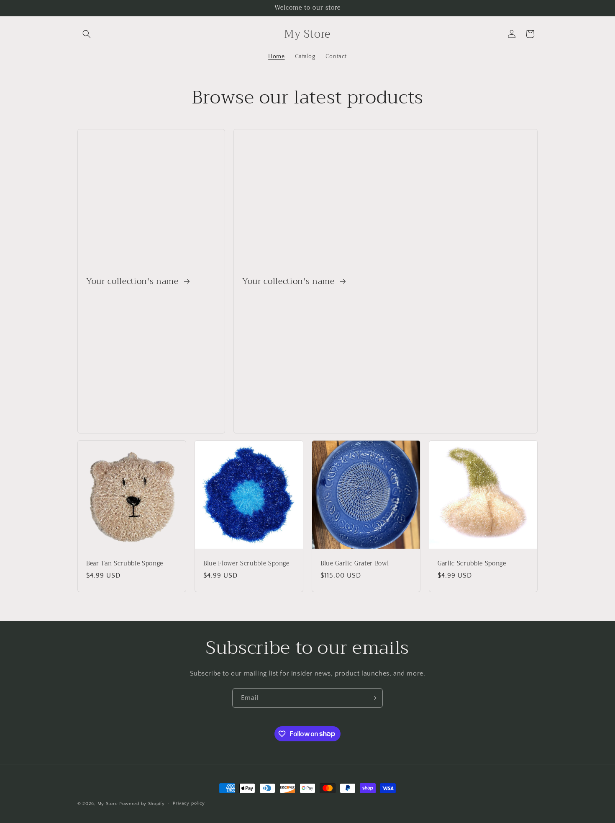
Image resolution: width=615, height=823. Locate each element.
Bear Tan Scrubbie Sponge (124, 564)
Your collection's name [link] (133, 281)
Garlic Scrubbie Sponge (472, 564)
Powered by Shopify (142, 803)
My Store (107, 803)
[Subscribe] (373, 698)
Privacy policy (189, 803)
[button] (86, 34)
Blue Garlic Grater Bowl (354, 564)
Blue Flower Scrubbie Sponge (246, 564)
